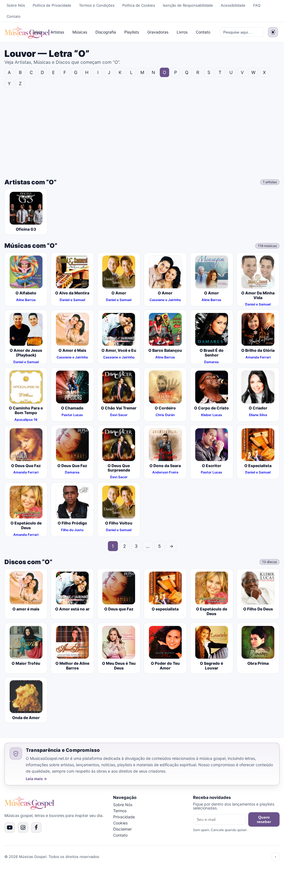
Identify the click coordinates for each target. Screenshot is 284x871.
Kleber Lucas (211, 415)
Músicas (79, 32)
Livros (182, 32)
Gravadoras (157, 32)
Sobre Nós (16, 5)
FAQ (256, 5)
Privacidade (124, 816)
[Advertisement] (142, 132)
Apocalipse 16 (25, 419)
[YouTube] (9, 827)
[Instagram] (23, 827)
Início (37, 32)
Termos (119, 810)
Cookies (120, 823)
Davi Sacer (119, 415)
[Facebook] (36, 827)
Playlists (131, 32)
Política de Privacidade (52, 5)
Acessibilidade (233, 5)
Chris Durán (165, 415)
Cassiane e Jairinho (165, 300)
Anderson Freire (165, 472)
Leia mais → (36, 779)
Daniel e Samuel (72, 300)
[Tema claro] (273, 32)
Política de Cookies (138, 5)
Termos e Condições (97, 5)
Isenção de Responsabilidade (188, 5)
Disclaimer (122, 829)
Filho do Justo (72, 530)
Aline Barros (26, 300)
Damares (211, 362)
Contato (14, 16)
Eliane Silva (258, 415)
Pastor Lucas (72, 415)
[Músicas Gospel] (15, 32)
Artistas (57, 32)
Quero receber (264, 819)
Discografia (105, 32)
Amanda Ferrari (258, 357)
